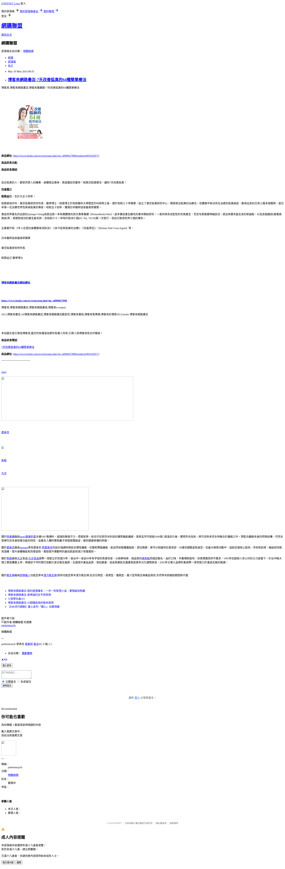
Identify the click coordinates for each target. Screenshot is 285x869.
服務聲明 (174, 823)
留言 (36, 644)
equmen (24, 547)
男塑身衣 (47, 547)
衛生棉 (11, 575)
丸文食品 (33, 558)
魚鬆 (4, 460)
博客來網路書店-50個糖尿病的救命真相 (31, 602)
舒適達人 (25, 575)
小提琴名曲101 (16, 598)
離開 (19, 862)
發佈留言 (7, 685)
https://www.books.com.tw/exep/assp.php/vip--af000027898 (34, 300)
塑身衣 (5, 432)
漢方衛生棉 (50, 575)
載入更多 (7, 665)
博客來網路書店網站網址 (15, 282)
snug (3, 372)
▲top (4, 659)
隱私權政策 (161, 823)
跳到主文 (6, 34)
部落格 (12, 61)
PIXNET (118, 823)
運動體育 (27, 653)
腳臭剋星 (30, 536)
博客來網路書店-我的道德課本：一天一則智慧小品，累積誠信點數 (46, 590)
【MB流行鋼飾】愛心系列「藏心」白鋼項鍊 (34, 606)
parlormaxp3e (8, 625)
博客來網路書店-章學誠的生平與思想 (29, 594)
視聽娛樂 (28, 51)
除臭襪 (11, 536)
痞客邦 (29, 644)
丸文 (4, 473)
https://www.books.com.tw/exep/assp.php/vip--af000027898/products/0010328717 (56, 155)
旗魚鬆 (146, 558)
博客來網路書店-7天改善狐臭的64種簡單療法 (47, 79)
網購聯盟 (11, 26)
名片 (10, 65)
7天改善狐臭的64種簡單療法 (17, 347)
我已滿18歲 (8, 862)
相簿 (10, 57)
